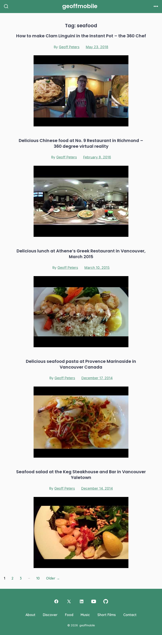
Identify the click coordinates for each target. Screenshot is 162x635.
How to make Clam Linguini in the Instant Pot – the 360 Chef (81, 36)
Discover (50, 614)
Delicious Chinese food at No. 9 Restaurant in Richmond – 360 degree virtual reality (81, 143)
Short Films (106, 614)
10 (38, 578)
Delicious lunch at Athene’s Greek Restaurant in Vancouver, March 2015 (81, 254)
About (30, 614)
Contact (130, 614)
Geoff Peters (69, 47)
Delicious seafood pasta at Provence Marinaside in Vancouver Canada (81, 364)
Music (85, 614)
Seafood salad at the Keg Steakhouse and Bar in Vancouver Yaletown (81, 475)
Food (69, 614)
